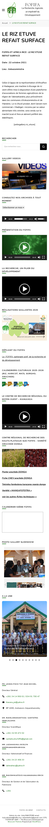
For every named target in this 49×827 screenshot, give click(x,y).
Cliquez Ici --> (24, 176)
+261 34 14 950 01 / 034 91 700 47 (23, 696)
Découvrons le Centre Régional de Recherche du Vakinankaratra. (21, 647)
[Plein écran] (43, 257)
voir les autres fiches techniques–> (19, 496)
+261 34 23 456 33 (15, 760)
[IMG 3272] (21, 585)
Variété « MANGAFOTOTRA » (17, 490)
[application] (24, 219)
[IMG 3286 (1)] (41, 585)
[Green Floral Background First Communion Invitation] (11, 585)
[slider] (20, 219)
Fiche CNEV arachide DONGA (17, 478)
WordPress (36, 821)
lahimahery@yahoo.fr (15, 765)
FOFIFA (32, 4)
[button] (24, 247)
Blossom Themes (15, 821)
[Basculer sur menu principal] (3, 10)
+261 (8, 791)
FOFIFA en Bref (26, 810)
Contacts (41, 810)
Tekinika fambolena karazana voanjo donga (24, 484)
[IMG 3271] (31, 585)
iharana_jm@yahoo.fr (15, 702)
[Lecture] (5, 219)
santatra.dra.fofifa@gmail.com (19, 739)
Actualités (9, 653)
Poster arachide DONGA (14, 471)
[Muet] (35, 219)
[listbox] (24, 631)
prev (7, 632)
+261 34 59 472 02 (15, 733)
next (42, 632)
